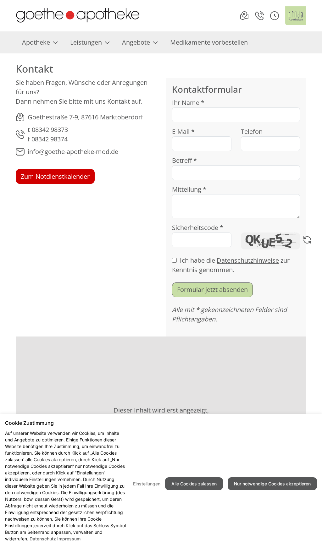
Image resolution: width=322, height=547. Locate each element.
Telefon (252, 131)
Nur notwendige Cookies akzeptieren (272, 483)
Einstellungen (146, 483)
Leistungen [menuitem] (86, 42)
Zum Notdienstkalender (55, 176)
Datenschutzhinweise (248, 260)
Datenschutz (43, 538)
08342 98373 (50, 129)
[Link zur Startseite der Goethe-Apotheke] (78, 15)
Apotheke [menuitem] (36, 42)
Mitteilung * (189, 189)
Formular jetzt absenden (212, 289)
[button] (274, 15)
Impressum (68, 538)
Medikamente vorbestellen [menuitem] (209, 42)
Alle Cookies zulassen (194, 483)
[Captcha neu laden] (307, 241)
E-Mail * (183, 131)
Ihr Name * (188, 102)
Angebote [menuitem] (136, 42)
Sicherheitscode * (197, 227)
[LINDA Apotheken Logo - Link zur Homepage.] (295, 15)
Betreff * (184, 160)
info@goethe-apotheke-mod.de (73, 151)
